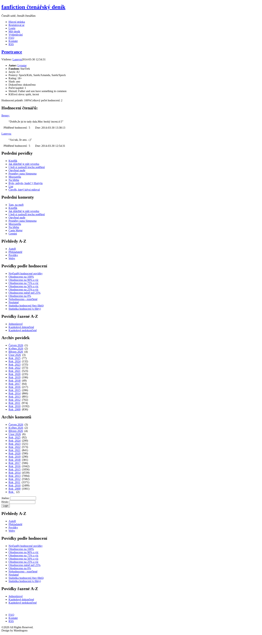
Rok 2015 (14, 390)
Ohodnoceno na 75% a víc (23, 283)
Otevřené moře (17, 170)
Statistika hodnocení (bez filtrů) (26, 305)
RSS (11, 44)
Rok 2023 (14, 364)
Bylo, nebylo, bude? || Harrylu (26, 183)
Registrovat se (16, 25)
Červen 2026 (16, 345)
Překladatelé (15, 251)
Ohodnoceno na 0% (20, 295)
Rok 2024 (14, 361)
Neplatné (14, 302)
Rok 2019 (14, 377)
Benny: (5, 115)
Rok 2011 (14, 403)
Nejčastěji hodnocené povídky (26, 273)
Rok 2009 (14, 409)
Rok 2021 (14, 370)
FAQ (11, 37)
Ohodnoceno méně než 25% (24, 292)
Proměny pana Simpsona (23, 173)
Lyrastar (22, 65)
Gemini (13, 233)
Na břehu (14, 180)
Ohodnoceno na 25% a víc (23, 289)
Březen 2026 (16, 351)
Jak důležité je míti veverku (24, 163)
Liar (11, 186)
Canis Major (15, 230)
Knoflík (13, 160)
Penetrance (11, 52)
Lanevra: (6, 133)
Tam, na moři (16, 204)
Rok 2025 (14, 358)
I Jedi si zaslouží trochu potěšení (27, 167)
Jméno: (5, 498)
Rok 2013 (14, 396)
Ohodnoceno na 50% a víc (23, 286)
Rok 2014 (14, 393)
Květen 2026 (16, 348)
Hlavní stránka (17, 21)
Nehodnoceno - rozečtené (23, 299)
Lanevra (17, 59)
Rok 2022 (14, 367)
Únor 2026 (15, 354)
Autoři (12, 248)
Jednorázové (16, 323)
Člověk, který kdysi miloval (24, 189)
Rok (12, 491)
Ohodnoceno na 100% (21, 276)
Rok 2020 (14, 374)
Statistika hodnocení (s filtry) (25, 308)
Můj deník (14, 31)
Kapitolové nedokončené (23, 330)
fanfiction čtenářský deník (33, 7)
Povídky (13, 255)
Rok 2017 (14, 383)
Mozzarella (15, 176)
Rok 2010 (14, 406)
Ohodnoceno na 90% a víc (23, 279)
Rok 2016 (14, 386)
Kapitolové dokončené (21, 327)
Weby (12, 258)
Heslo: (5, 501)
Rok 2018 (14, 380)
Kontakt (13, 41)
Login (12, 28)
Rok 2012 (14, 399)
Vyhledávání (16, 34)
